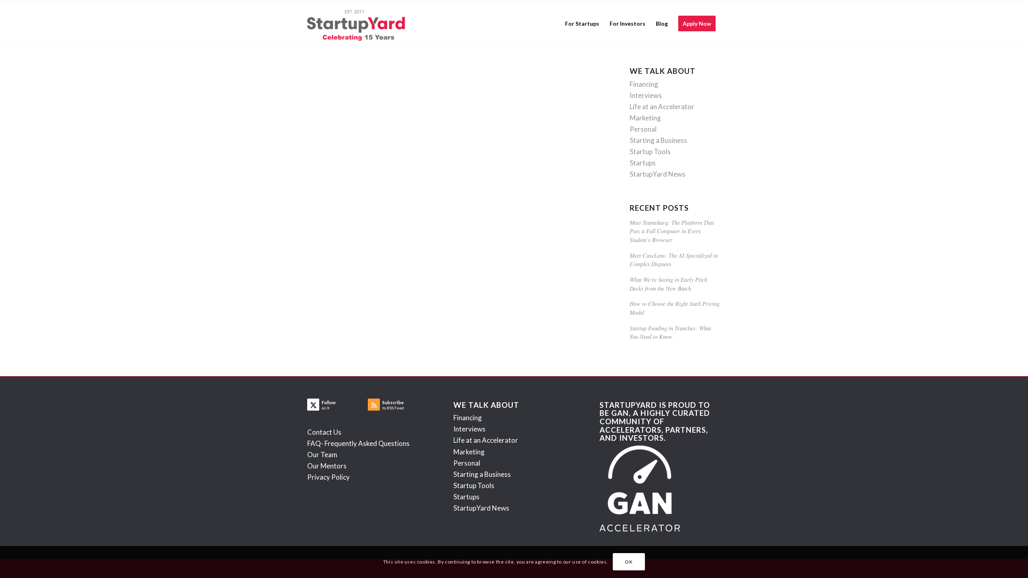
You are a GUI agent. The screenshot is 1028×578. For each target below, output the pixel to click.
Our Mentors (327, 466)
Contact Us (324, 432)
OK (628, 562)
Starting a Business (658, 140)
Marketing (645, 118)
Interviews (646, 95)
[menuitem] (582, 23)
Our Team (322, 454)
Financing (644, 84)
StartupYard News (657, 174)
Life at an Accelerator (662, 106)
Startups (643, 163)
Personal (643, 129)
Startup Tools (650, 151)
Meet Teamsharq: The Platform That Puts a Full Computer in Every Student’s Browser (672, 231)
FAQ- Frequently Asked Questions (358, 443)
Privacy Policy (328, 477)
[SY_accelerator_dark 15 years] (358, 23)
